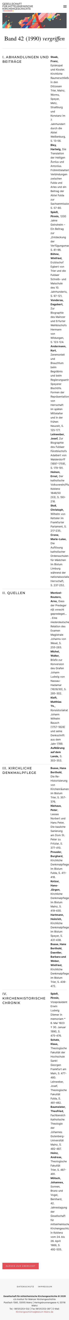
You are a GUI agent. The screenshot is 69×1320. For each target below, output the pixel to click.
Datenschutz (25, 1286)
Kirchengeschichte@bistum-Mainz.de (34, 1311)
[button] (65, 6)
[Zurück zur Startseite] (18, 6)
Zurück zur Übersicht (20, 1266)
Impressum (45, 1286)
